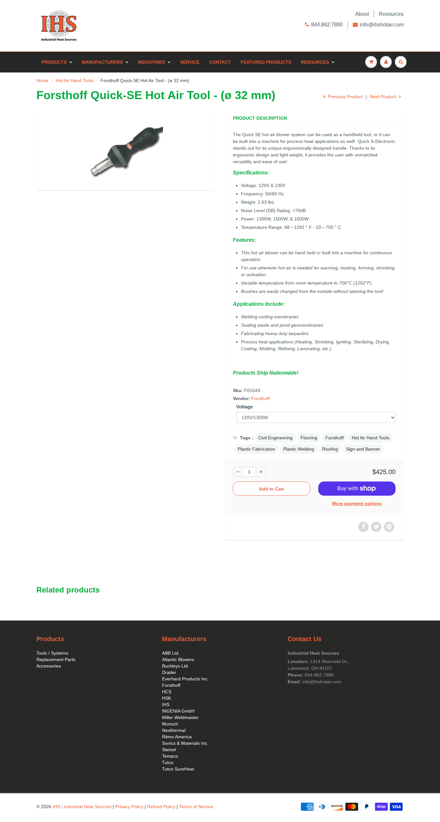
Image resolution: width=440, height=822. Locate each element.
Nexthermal (174, 730)
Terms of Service (196, 806)
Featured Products (266, 62)
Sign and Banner (363, 449)
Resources (391, 14)
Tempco (170, 756)
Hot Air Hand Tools (74, 80)
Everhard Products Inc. (185, 678)
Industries (151, 62)
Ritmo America (177, 736)
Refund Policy (161, 806)
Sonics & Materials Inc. (185, 743)
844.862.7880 (327, 24)
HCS (166, 691)
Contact (220, 62)
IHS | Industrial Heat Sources (82, 806)
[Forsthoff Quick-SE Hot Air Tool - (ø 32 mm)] (125, 149)
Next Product (383, 96)
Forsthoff (260, 398)
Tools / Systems (52, 653)
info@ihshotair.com (382, 24)
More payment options (357, 503)
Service (189, 62)
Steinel (169, 749)
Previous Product (345, 96)
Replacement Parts (55, 659)
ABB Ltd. (171, 653)
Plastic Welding (298, 449)
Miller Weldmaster (180, 717)
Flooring (309, 437)
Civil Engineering (275, 437)
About (362, 14)
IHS (165, 704)
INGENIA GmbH (178, 711)
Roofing (330, 449)
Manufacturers (102, 62)
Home (42, 80)
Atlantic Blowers (178, 659)
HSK (166, 698)
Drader (169, 672)
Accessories (48, 665)
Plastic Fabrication (256, 449)
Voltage (244, 406)
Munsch (170, 723)
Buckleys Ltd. (175, 665)
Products (54, 62)
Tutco (167, 762)
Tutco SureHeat (178, 768)
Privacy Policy (129, 806)
